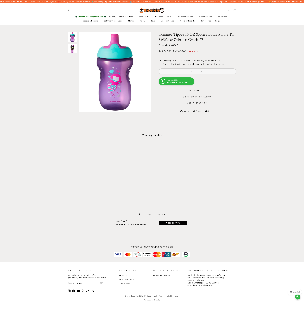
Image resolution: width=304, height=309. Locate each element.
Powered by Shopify (152, 300)
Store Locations (126, 279)
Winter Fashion (206, 17)
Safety (143, 21)
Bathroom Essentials (113, 21)
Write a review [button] (173, 223)
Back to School (168, 21)
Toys (153, 21)
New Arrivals (206, 21)
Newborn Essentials (164, 17)
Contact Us (124, 283)
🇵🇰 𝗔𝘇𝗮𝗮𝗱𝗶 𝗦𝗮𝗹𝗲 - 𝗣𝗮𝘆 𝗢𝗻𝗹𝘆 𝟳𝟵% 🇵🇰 (90, 17)
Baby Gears (144, 17)
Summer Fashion (186, 17)
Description (198, 91)
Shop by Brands (187, 21)
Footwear (222, 17)
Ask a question (197, 103)
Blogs (217, 21)
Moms (131, 21)
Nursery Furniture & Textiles (121, 17)
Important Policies (161, 275)
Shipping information (197, 97)
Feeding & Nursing (90, 21)
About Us (123, 275)
